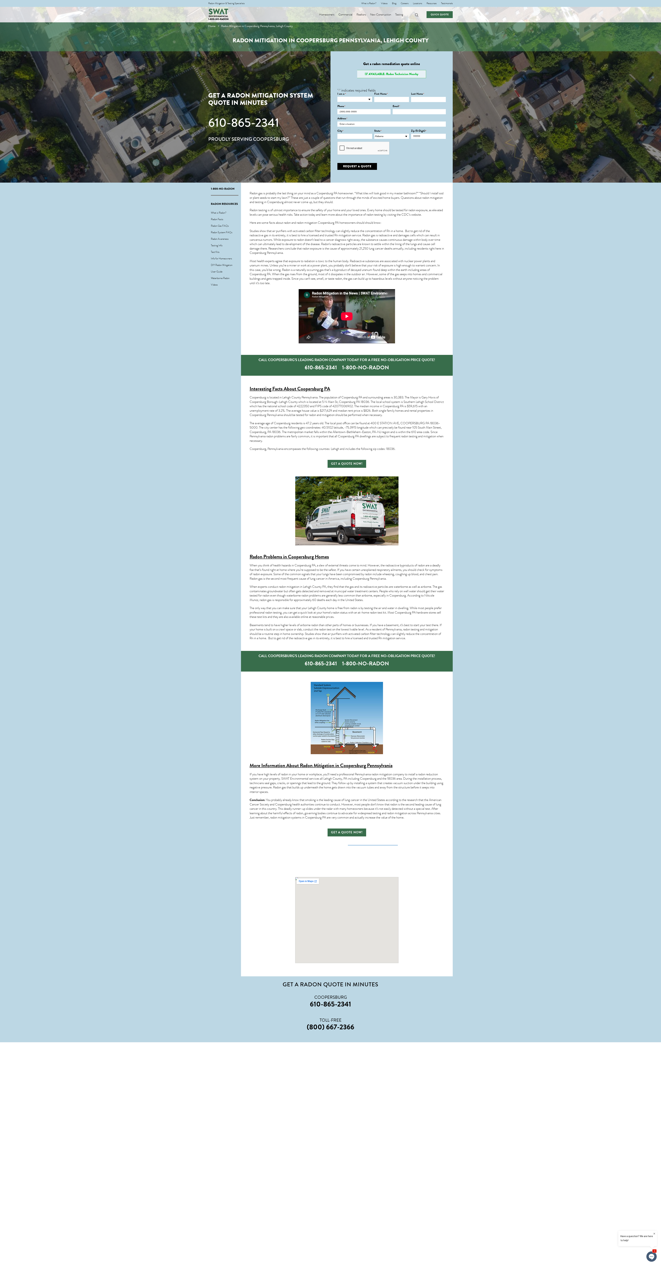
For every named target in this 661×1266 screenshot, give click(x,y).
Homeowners (326, 14)
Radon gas (256, 578)
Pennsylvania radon (261, 436)
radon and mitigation (322, 415)
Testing (399, 14)
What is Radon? (368, 3)
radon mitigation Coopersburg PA (318, 222)
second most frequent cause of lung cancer (298, 578)
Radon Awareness (220, 239)
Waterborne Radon (220, 278)
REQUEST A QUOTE (357, 166)
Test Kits (215, 252)
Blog (394, 3)
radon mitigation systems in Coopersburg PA (298, 817)
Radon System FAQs (221, 232)
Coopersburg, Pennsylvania (267, 448)
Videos (384, 3)
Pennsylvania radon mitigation (373, 774)
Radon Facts (217, 219)
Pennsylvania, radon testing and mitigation (412, 629)
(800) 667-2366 (330, 1027)
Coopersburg (282, 423)
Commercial (345, 14)
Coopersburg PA (260, 274)
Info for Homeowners (221, 258)
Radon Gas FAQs (220, 226)
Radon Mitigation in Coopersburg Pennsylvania (346, 765)
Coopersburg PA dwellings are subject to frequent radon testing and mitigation (387, 436)
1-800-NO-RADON (218, 19)
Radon (325, 244)
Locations (417, 3)
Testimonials (447, 3)
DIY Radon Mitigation (221, 265)
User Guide (216, 271)
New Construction (380, 14)
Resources (432, 3)
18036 (365, 401)
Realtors (361, 14)
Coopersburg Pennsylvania (266, 252)
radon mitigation (432, 197)
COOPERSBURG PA (414, 423)
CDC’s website (411, 214)
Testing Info (216, 245)
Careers (404, 3)
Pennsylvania (378, 578)
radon (338, 278)
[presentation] (363, 148)
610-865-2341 (243, 123)
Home (212, 26)
